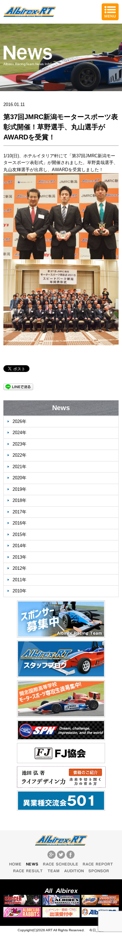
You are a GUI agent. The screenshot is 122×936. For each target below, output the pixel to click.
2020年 (19, 477)
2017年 (19, 511)
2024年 (19, 432)
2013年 (19, 557)
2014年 (19, 545)
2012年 (19, 568)
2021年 (19, 466)
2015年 (19, 534)
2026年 (19, 421)
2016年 (19, 523)
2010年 (19, 590)
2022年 (19, 455)
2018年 (19, 500)
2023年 (19, 444)
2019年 (19, 489)
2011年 (19, 579)
